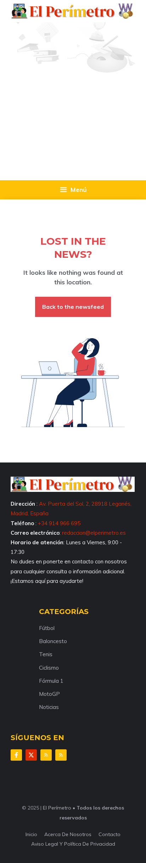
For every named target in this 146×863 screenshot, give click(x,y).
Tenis (45, 654)
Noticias (49, 707)
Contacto (109, 834)
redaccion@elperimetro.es (94, 532)
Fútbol (47, 628)
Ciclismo (49, 667)
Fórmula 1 (51, 680)
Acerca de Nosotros (67, 834)
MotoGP (49, 694)
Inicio (31, 834)
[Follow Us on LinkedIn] (46, 755)
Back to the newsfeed (73, 306)
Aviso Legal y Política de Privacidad (73, 844)
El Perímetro (57, 808)
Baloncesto (53, 641)
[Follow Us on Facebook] (16, 755)
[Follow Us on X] (31, 755)
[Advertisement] (73, 99)
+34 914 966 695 (59, 523)
